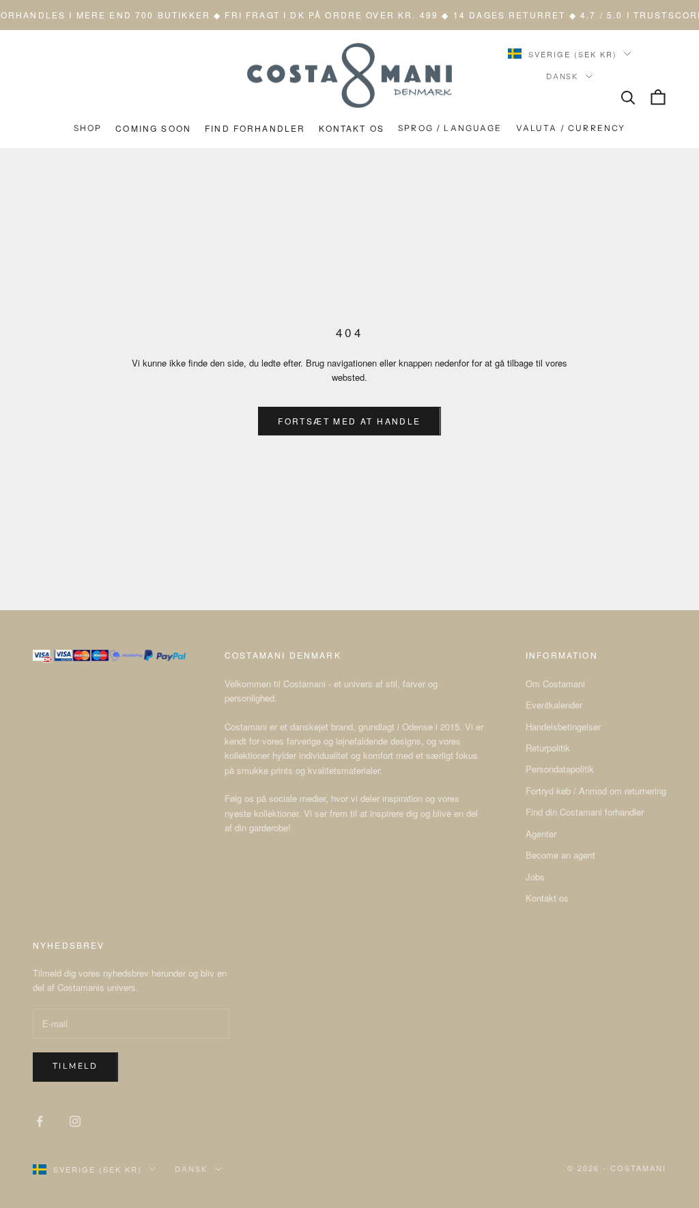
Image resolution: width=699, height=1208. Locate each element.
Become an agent (560, 854)
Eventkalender (554, 704)
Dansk (563, 76)
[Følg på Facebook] (39, 1121)
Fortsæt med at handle (349, 421)
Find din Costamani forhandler (585, 811)
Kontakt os (547, 897)
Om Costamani (555, 683)
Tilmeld (75, 1066)
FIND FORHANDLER (255, 128)
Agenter (541, 833)
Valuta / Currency (571, 128)
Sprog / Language (450, 128)
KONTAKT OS (351, 128)
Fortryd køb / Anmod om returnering (596, 790)
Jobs (535, 876)
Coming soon (153, 128)
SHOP (88, 128)
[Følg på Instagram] (75, 1121)
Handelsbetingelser (563, 726)
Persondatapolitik (560, 768)
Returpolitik (548, 747)
